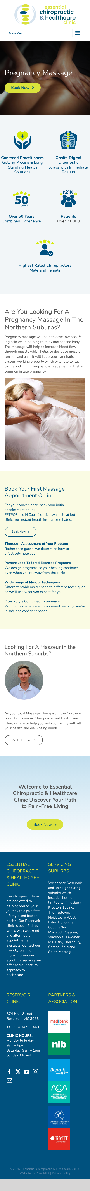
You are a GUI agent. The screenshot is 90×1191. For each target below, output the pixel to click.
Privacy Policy (61, 1173)
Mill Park (55, 942)
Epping (67, 907)
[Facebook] (9, 1071)
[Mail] (9, 1080)
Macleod (55, 932)
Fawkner (73, 937)
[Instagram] (35, 1071)
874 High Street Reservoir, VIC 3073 (23, 1016)
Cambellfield (58, 947)
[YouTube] (26, 1071)
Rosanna (70, 932)
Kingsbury (73, 902)
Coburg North (59, 927)
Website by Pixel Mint (34, 1173)
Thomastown (58, 912)
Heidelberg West (62, 917)
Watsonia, (56, 937)
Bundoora (65, 922)
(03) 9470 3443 (26, 1027)
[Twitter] (18, 1071)
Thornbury (72, 942)
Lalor (52, 922)
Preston (54, 907)
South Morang (59, 951)
